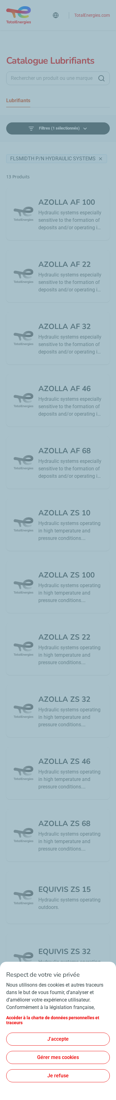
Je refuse (58, 1076)
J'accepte (58, 1039)
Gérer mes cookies (58, 1057)
